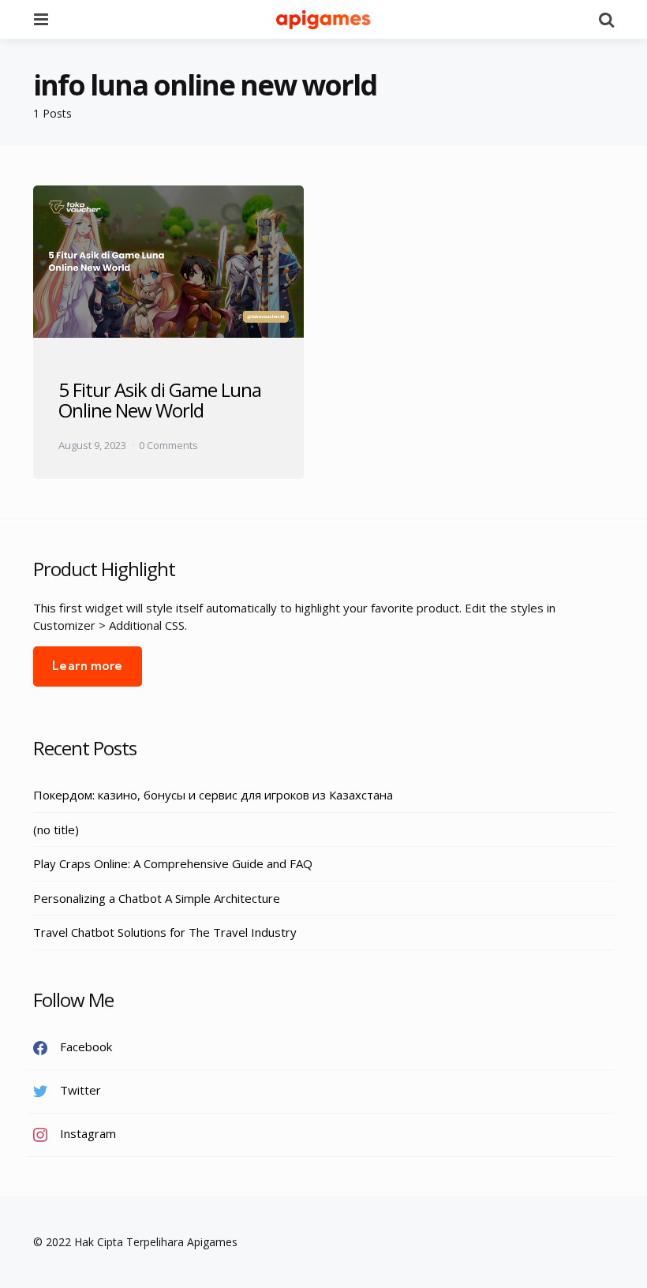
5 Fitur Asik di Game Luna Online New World (159, 399)
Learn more (87, 665)
